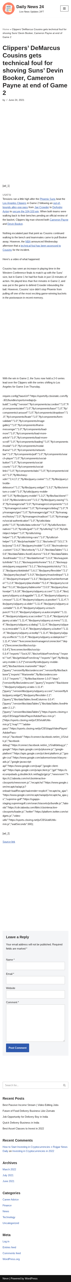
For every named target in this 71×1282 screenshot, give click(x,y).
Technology (9, 1217)
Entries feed (9, 1247)
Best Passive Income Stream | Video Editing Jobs (31, 1104)
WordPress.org (11, 1259)
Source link (9, 841)
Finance (7, 1205)
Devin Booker (15, 223)
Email (10, 973)
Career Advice (11, 1199)
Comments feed (12, 1253)
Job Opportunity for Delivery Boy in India (25, 1116)
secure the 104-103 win (26, 211)
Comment (12, 1002)
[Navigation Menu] (64, 8)
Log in (6, 1241)
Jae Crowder (41, 207)
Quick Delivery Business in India (21, 1122)
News (6, 1211)
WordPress (31, 1278)
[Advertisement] (35, 148)
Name (10, 959)
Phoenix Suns (47, 198)
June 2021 (8, 1181)
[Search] (64, 1085)
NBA (28, 241)
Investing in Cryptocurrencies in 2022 (33, 1151)
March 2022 (9, 1169)
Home (6, 29)
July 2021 (8, 1175)
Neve (6, 1278)
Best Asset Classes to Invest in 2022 (23, 1128)
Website (10, 988)
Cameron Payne (59, 219)
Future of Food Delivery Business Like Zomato (29, 1110)
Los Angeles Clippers (14, 203)
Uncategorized (11, 1223)
